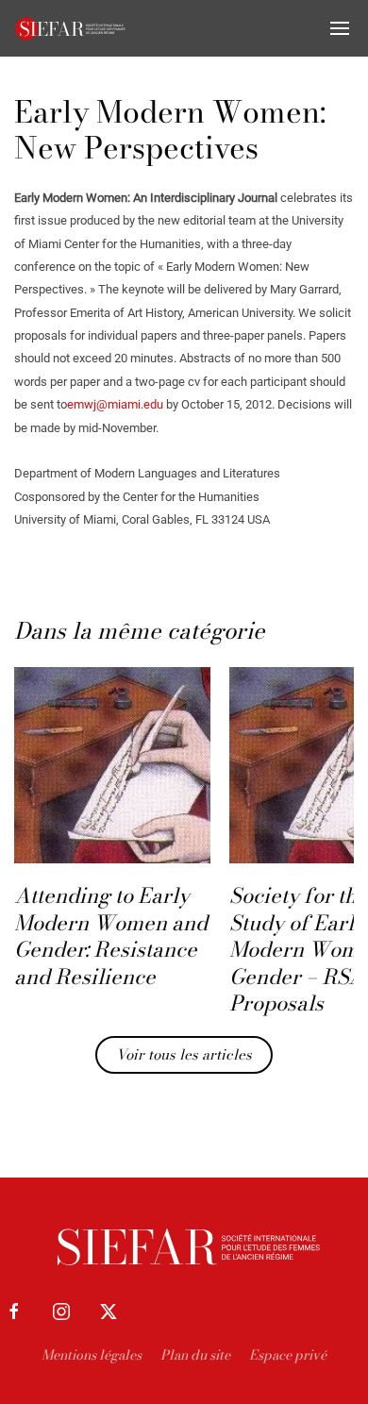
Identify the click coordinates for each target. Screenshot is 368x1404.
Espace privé (287, 1355)
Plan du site (195, 1355)
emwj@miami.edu (115, 404)
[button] (340, 28)
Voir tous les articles (184, 1054)
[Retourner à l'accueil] (70, 28)
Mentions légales (92, 1355)
